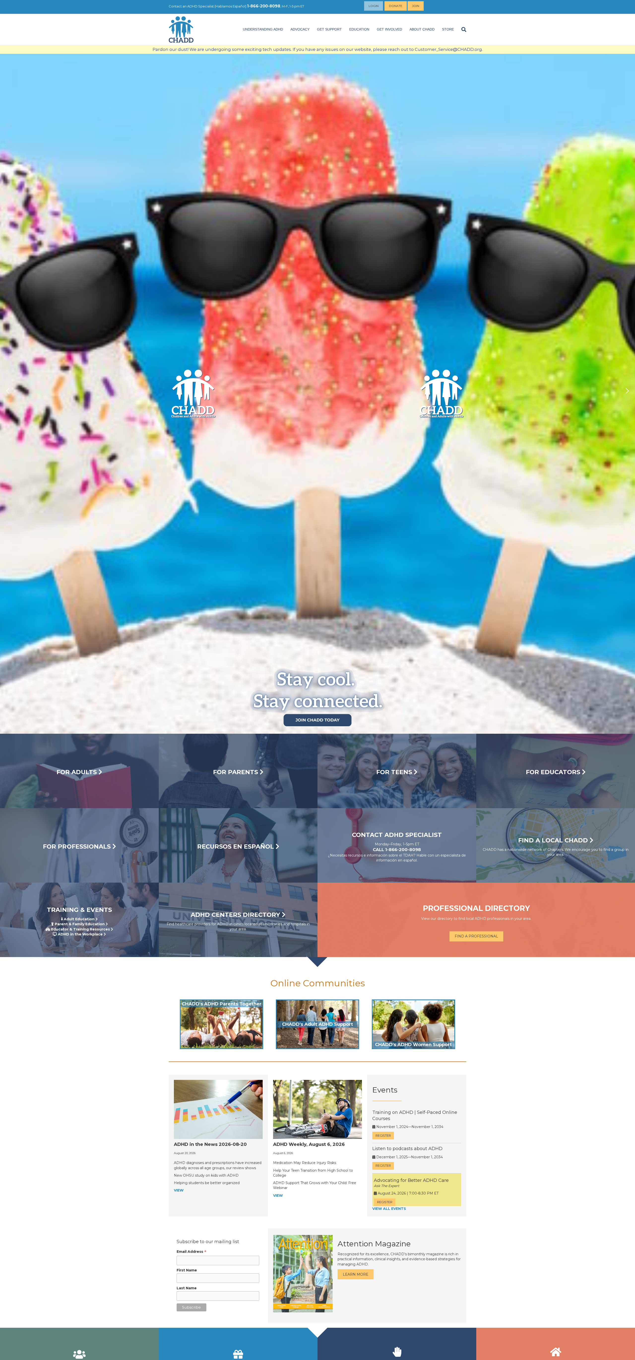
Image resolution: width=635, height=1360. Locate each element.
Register (383, 1135)
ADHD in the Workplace (80, 934)
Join (415, 6)
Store (448, 29)
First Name (187, 1270)
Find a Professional (476, 936)
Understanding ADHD (263, 29)
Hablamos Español (230, 6)
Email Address (191, 1252)
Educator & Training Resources (80, 929)
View (179, 1190)
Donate (395, 6)
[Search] (462, 29)
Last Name (187, 1288)
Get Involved (389, 29)
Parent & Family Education (79, 924)
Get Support (329, 29)
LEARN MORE (355, 1274)
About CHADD (422, 29)
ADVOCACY (300, 29)
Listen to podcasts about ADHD (407, 1148)
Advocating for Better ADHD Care (411, 1180)
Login (374, 6)
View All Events (389, 1208)
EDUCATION (359, 29)
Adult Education (79, 919)
